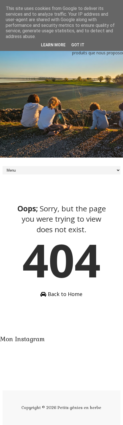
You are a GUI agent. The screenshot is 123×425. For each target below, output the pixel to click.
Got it (77, 45)
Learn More (53, 45)
